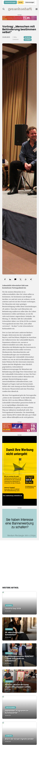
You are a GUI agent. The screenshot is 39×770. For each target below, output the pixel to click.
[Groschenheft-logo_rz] (20, 9)
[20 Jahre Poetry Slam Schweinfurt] (19, 629)
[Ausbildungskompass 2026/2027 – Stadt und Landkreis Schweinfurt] (19, 655)
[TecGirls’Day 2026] (19, 602)
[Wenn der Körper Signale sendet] (19, 733)
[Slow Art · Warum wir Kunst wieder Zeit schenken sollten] (19, 681)
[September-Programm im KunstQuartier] (19, 707)
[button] (4, 9)
